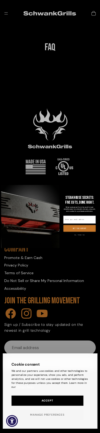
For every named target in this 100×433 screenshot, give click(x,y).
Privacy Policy (25, 387)
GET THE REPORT (79, 228)
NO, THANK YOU (79, 235)
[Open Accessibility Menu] (12, 421)
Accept (47, 400)
